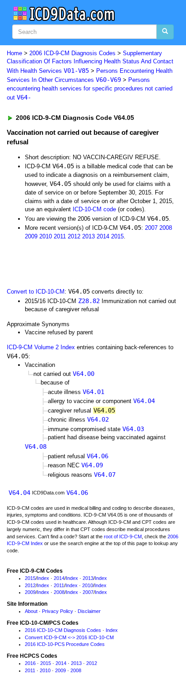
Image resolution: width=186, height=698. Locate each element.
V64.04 (144, 400)
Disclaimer (89, 611)
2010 (45, 236)
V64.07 (105, 474)
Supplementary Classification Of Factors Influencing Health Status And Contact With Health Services (90, 62)
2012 (74, 236)
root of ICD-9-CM (123, 536)
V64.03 (133, 428)
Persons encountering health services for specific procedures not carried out (89, 88)
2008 (165, 227)
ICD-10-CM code (94, 209)
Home (14, 53)
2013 (88, 236)
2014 (103, 236)
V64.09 (92, 465)
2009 (31, 236)
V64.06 (97, 456)
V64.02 (98, 419)
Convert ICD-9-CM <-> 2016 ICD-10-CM (69, 637)
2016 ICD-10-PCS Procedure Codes (65, 644)
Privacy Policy (57, 611)
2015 (117, 236)
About (31, 611)
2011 (60, 236)
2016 (30, 663)
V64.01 (93, 391)
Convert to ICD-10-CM (36, 291)
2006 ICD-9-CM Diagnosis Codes (72, 53)
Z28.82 (89, 300)
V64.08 (35, 446)
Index (43, 578)
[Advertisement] (72, 263)
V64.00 (83, 373)
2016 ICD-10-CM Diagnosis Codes (63, 630)
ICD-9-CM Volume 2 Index (41, 347)
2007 (151, 227)
